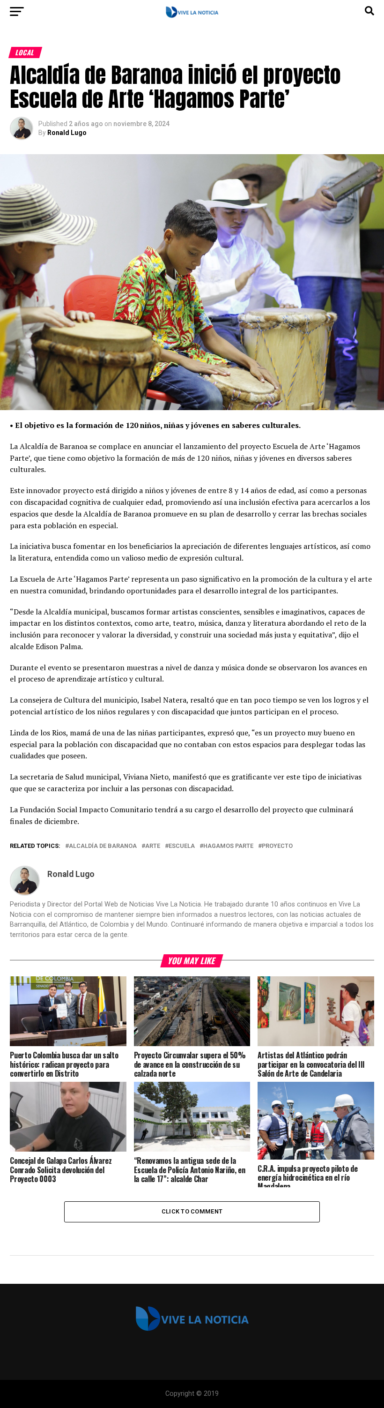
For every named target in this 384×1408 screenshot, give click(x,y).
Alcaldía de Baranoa (103, 846)
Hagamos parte (228, 846)
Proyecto (277, 846)
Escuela (182, 846)
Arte (152, 846)
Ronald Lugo (67, 132)
